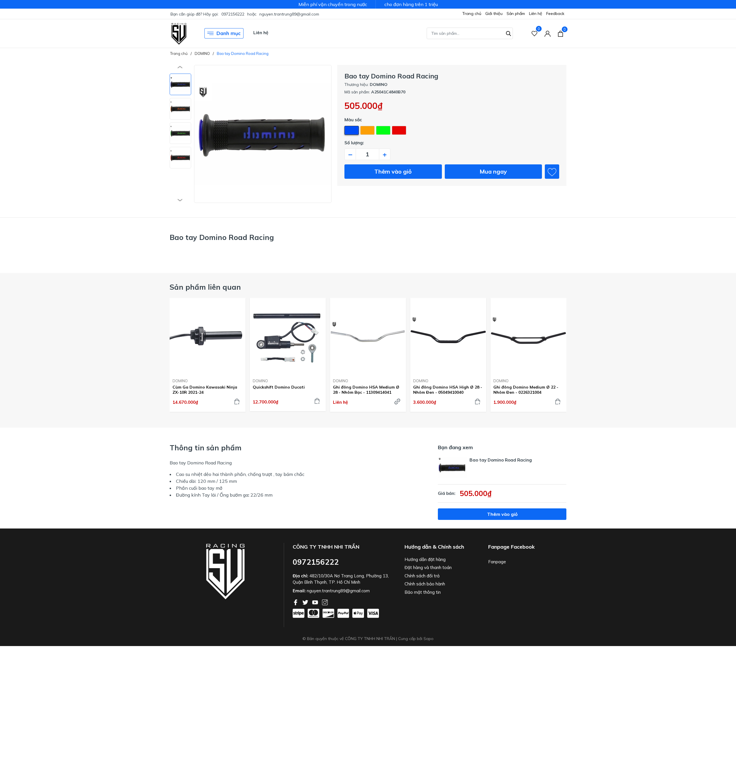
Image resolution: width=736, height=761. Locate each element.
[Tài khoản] (548, 33)
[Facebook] (296, 602)
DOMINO (180, 380)
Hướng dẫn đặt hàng (425, 559)
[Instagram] (325, 602)
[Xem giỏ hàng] (560, 33)
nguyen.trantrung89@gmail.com (289, 14)
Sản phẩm (516, 13)
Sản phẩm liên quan (205, 287)
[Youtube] (315, 602)
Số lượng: (354, 142)
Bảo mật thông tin (423, 592)
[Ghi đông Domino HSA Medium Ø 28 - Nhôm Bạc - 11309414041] (368, 336)
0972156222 (232, 14)
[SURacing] (179, 33)
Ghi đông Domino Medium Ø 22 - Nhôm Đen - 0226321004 (525, 390)
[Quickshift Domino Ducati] (288, 336)
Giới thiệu (494, 13)
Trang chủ (471, 13)
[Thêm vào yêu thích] (552, 171)
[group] (262, 134)
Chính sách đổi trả (422, 576)
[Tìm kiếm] (508, 33)
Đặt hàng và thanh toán (428, 567)
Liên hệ (535, 13)
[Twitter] (305, 602)
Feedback (555, 13)
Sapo (428, 638)
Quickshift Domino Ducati (279, 387)
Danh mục (228, 33)
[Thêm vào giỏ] (237, 401)
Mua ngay (493, 171)
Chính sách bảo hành (425, 584)
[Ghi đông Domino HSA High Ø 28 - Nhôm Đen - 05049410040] (448, 336)
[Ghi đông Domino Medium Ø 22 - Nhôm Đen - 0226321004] (528, 336)
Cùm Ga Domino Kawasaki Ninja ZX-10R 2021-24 (204, 390)
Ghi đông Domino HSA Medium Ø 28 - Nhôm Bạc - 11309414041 (366, 390)
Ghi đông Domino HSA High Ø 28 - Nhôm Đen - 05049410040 (447, 390)
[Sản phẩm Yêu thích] (535, 33)
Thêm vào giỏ (393, 171)
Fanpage (497, 561)
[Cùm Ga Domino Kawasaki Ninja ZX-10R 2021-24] (208, 336)
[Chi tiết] (397, 401)
